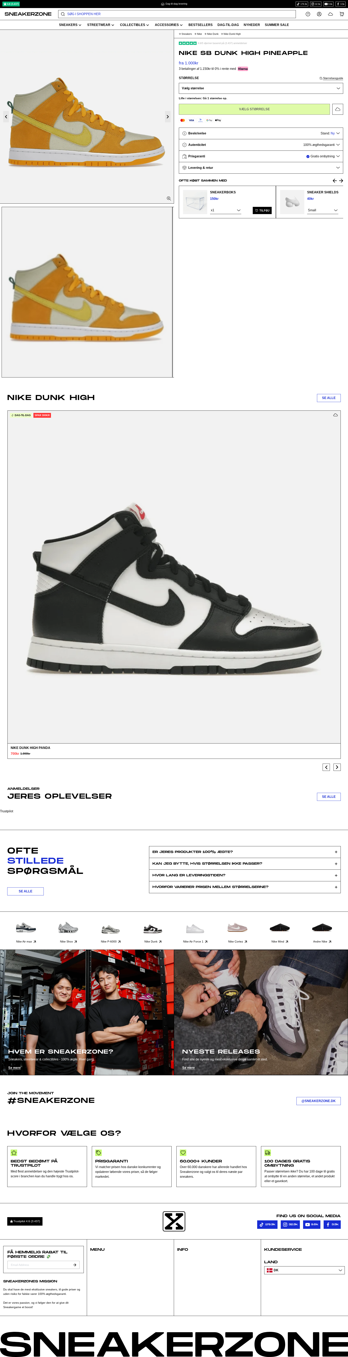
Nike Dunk (213, 34)
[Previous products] (326, 767)
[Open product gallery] (87, 116)
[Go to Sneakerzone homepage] (26, 14)
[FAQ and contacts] (308, 14)
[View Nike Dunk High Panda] (174, 576)
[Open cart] (341, 14)
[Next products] (337, 767)
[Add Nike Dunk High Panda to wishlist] (335, 414)
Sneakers (186, 34)
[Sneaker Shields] (292, 202)
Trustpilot (6, 811)
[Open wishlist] (330, 14)
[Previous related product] (335, 181)
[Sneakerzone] (174, 1221)
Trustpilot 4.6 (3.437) (26, 1221)
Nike (199, 34)
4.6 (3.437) (13, 4)
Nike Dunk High (232, 34)
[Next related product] (341, 181)
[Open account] (319, 14)
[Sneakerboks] (195, 202)
